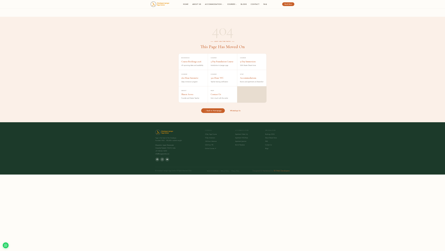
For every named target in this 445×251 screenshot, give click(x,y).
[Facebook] (157, 159)
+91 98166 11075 (161, 151)
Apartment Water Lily (241, 134)
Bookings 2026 (270, 134)
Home (185, 4)
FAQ (265, 4)
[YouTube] (167, 159)
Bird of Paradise (240, 145)
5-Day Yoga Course (211, 134)
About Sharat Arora (271, 138)
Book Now (288, 4)
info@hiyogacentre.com (162, 154)
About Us (196, 4)
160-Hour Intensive (211, 141)
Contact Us (268, 145)
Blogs (244, 4)
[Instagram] (162, 159)
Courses (232, 4)
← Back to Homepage (213, 110)
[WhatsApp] (6, 245)
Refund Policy (225, 171)
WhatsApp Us (235, 110)
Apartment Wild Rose (241, 138)
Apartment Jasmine (240, 141)
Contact (255, 4)
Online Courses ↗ (210, 148)
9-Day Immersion (210, 138)
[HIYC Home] (160, 4)
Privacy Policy (235, 171)
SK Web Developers (282, 170)
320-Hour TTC (209, 145)
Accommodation (214, 4)
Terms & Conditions (212, 171)
